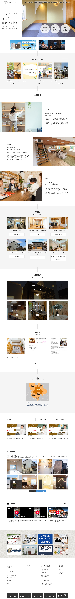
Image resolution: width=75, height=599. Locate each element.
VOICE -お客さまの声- (11, 571)
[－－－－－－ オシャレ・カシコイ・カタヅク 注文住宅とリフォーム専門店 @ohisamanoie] (14, 466)
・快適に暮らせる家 (44, 570)
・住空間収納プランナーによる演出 (47, 581)
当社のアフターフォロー (45, 575)
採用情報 (60, 573)
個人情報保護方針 (62, 576)
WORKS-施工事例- (27, 563)
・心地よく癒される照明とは (46, 584)
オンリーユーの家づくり (45, 573)
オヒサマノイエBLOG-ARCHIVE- (12, 586)
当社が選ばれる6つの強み (45, 565)
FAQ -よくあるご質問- (10, 572)
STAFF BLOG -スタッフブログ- (12, 579)
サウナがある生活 (44, 576)
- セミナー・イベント (10, 569)
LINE (8, 583)
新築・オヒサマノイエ (27, 565)
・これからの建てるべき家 (45, 572)
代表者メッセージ (62, 565)
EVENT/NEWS (9, 566)
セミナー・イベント (62, 570)
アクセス (60, 569)
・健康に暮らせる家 (44, 569)
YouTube (8, 584)
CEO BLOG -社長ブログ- (11, 577)
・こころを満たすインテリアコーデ (47, 583)
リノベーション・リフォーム (29, 566)
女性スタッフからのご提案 (45, 579)
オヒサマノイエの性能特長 (45, 566)
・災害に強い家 (44, 568)
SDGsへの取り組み (62, 572)
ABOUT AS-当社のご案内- (63, 563)
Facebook (9, 581)
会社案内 (60, 568)
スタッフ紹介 (61, 566)
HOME (8, 563)
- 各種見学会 (9, 567)
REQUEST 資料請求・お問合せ (12, 575)
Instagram (9, 580)
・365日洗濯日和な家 (45, 580)
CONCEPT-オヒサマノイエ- (46, 563)
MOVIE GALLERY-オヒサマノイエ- (30, 569)
